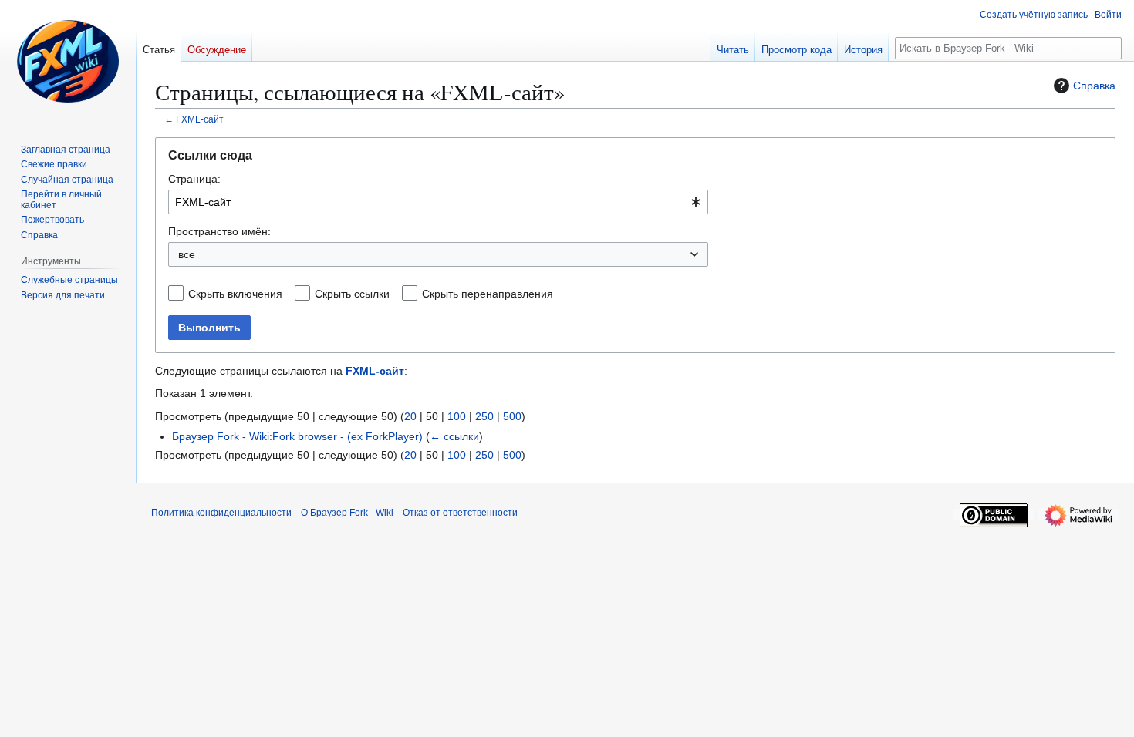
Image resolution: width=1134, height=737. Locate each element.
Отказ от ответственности (460, 512)
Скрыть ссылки (352, 294)
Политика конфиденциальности (221, 512)
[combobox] (438, 202)
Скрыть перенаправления (487, 294)
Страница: (194, 179)
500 (512, 416)
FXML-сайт (200, 119)
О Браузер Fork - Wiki (347, 512)
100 (456, 416)
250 (484, 416)
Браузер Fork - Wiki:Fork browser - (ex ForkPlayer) (297, 436)
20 (410, 416)
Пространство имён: (219, 231)
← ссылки (454, 436)
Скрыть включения (235, 294)
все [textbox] (186, 254)
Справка (1094, 85)
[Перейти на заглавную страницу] (68, 61)
